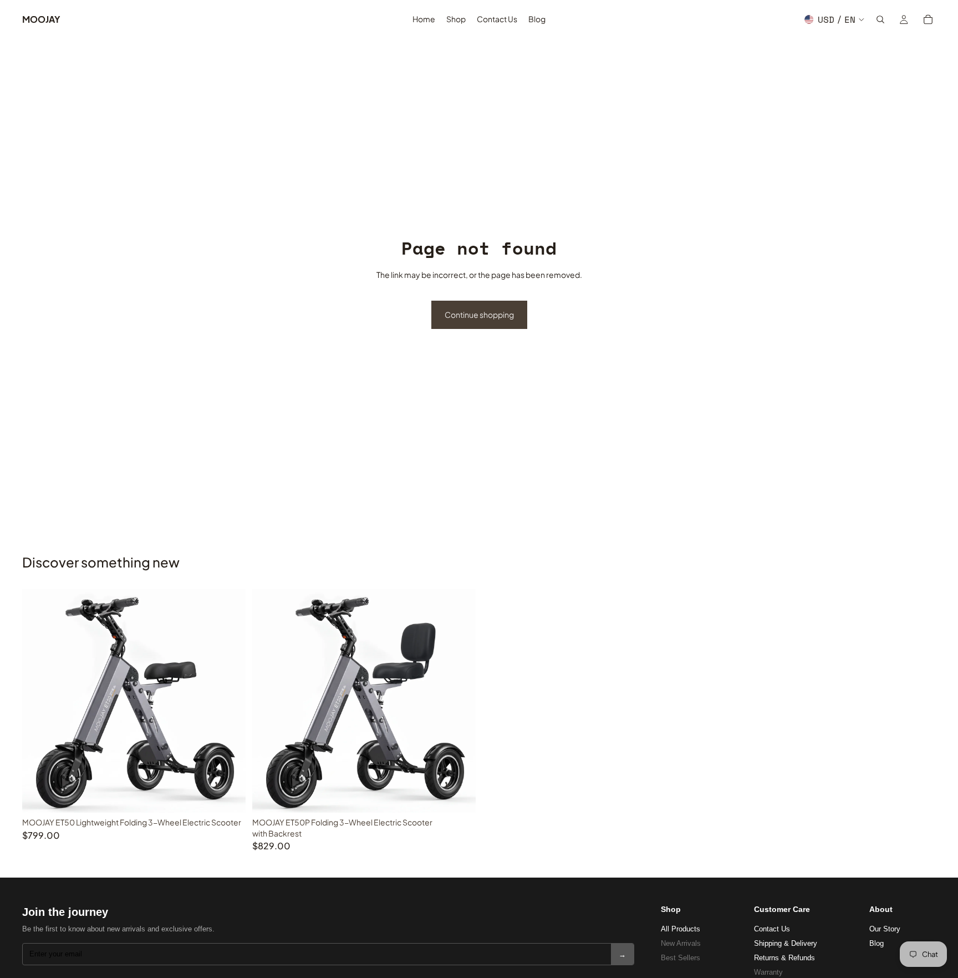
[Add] (228, 795)
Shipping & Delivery (785, 943)
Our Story (884, 929)
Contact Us (772, 929)
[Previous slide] (38, 701)
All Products (680, 929)
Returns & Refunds (784, 958)
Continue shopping (479, 315)
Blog (876, 943)
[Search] (880, 19)
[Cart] (928, 19)
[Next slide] (229, 701)
